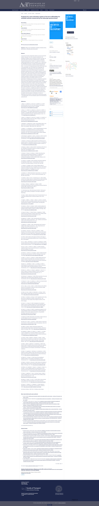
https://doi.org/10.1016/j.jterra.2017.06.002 (37, 138)
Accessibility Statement (59, 494)
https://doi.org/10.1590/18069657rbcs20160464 (29, 107)
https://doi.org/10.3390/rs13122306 (27, 187)
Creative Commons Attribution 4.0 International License (55, 73)
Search (85, 10)
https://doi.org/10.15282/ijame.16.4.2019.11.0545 (29, 133)
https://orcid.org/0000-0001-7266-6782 (21, 26)
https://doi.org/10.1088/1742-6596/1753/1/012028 (32, 386)
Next (60, 463)
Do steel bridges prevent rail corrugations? (43, 398)
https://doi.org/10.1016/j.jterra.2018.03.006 (37, 359)
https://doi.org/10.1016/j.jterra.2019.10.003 (28, 377)
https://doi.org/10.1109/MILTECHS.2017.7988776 (29, 170)
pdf (23, 474)
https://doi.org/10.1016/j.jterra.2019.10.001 (28, 273)
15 (30, 425)
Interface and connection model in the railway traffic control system (40, 396)
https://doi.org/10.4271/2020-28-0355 (32, 261)
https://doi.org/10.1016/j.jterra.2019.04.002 (28, 289)
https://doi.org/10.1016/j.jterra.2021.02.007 (28, 228)
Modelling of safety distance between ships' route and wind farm (47, 409)
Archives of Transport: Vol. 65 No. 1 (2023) (41, 453)
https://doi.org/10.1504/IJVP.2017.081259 (30, 335)
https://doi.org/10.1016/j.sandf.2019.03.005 (28, 250)
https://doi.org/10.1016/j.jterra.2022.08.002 (38, 267)
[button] (56, 112)
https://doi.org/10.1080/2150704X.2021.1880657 (35, 307)
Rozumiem (50, 504)
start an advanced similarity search (32, 465)
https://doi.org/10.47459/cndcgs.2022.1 (30, 144)
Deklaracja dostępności (59, 493)
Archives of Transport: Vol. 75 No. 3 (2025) (51, 443)
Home (22, 13)
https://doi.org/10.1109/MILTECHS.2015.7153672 (29, 150)
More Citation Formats (53, 87)
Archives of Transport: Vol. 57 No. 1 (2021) (47, 434)
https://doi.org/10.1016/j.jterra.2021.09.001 (31, 294)
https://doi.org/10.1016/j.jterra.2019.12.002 (38, 278)
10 (25, 425)
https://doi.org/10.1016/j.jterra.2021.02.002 (28, 222)
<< (21, 425)
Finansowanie (52, 10)
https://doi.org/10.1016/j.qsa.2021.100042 (28, 314)
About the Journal (15, 10)
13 (28, 425)
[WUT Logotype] (58, 492)
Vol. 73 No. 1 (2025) (31, 13)
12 (27, 425)
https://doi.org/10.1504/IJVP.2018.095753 (31, 355)
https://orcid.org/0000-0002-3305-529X (21, 37)
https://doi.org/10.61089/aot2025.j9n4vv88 (30, 44)
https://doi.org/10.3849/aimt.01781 (40, 329)
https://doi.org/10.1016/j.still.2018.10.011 (37, 341)
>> (32, 425)
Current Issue (22, 10)
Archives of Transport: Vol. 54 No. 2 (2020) (46, 402)
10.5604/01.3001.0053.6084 (26, 473)
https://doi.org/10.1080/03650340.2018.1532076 (29, 121)
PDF (51, 42)
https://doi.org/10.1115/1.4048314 (41, 244)
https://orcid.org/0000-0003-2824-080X (21, 41)
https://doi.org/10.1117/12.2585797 (27, 203)
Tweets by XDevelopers (69, 75)
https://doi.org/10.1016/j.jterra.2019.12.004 (28, 216)
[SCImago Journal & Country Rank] (71, 38)
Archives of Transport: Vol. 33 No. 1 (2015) (34, 405)
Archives (27, 10)
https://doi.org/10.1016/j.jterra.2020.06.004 (28, 319)
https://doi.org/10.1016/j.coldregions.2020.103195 (34, 255)
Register (75, 0)
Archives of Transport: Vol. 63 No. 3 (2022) (42, 415)
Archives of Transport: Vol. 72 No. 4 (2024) (34, 407)
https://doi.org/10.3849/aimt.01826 (30, 209)
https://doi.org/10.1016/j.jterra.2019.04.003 (37, 370)
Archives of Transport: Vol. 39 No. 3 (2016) (46, 440)
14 (29, 425)
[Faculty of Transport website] (31, 490)
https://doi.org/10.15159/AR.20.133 (29, 115)
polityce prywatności (62, 502)
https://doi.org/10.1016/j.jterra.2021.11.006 (28, 324)
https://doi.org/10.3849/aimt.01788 (39, 364)
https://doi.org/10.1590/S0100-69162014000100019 (30, 283)
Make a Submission (70, 32)
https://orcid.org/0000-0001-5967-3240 (21, 31)
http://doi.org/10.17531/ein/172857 (39, 234)
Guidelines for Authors (35, 10)
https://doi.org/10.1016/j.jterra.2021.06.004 (28, 181)
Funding (46, 10)
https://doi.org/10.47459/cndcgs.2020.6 (28, 158)
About (41, 10)
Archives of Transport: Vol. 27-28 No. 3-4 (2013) (37, 423)
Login (78, 0)
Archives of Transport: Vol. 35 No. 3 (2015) (51, 412)
